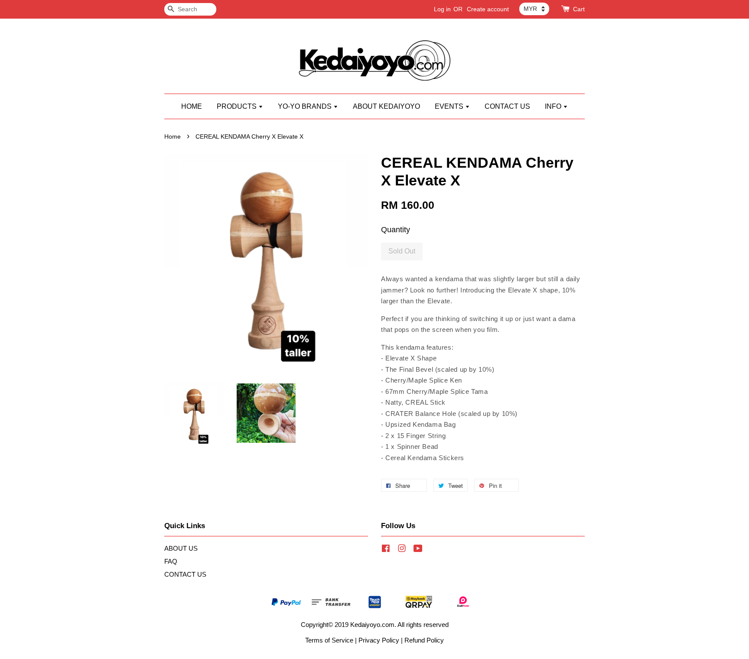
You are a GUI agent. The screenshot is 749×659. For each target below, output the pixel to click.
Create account (488, 9)
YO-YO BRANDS (305, 106)
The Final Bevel (409, 369)
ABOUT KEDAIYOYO (386, 106)
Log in (442, 9)
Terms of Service (329, 640)
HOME (191, 106)
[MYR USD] (534, 9)
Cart (579, 9)
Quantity (395, 229)
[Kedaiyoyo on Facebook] (386, 549)
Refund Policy (424, 640)
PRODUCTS (237, 106)
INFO (554, 106)
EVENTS (450, 106)
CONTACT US (507, 106)
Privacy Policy (378, 640)
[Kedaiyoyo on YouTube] (418, 549)
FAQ (170, 561)
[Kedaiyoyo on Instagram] (402, 549)
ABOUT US (181, 548)
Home (172, 136)
